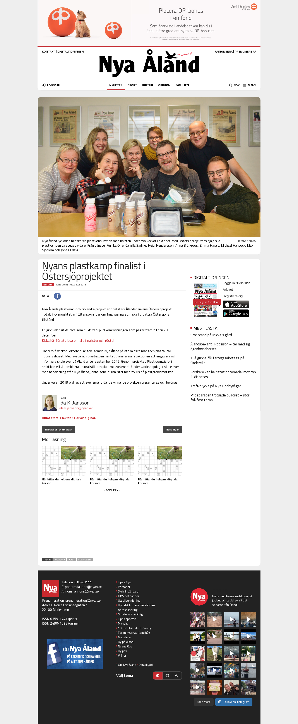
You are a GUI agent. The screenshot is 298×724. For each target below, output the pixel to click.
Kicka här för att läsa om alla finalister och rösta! (78, 340)
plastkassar (85, 559)
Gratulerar (124, 637)
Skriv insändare (128, 591)
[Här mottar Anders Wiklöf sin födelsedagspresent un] (231, 670)
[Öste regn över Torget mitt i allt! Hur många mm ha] (197, 687)
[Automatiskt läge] (158, 676)
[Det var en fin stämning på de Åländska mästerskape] (214, 619)
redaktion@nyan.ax (88, 586)
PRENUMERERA (245, 51)
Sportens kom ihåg (130, 614)
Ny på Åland (126, 641)
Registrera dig (233, 296)
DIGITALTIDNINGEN (70, 51)
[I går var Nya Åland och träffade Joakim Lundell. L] (231, 687)
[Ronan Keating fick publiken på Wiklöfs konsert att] (197, 670)
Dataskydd (146, 664)
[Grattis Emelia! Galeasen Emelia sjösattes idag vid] (248, 670)
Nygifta (122, 651)
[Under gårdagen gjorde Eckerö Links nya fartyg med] (248, 636)
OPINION (164, 85)
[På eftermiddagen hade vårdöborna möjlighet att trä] (197, 636)
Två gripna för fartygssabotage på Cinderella (217, 360)
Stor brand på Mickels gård (211, 335)
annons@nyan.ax (86, 591)
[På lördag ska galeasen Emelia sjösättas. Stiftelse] (248, 687)
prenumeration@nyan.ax (83, 600)
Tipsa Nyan (172, 429)
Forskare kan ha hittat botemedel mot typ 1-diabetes (223, 374)
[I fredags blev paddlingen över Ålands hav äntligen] (231, 619)
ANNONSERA (224, 51)
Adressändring (127, 609)
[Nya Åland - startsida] (149, 78)
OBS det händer (128, 596)
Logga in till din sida (236, 283)
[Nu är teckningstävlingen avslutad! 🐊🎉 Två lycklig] (214, 687)
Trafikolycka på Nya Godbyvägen (215, 386)
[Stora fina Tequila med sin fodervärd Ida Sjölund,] (214, 653)
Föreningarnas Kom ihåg (134, 632)
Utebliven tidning (129, 600)
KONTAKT (48, 51)
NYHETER (116, 85)
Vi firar (122, 655)
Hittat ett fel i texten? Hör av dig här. (69, 418)
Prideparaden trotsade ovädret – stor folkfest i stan (219, 397)
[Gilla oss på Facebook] (75, 654)
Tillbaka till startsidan (58, 429)
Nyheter (48, 284)
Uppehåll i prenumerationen (136, 605)
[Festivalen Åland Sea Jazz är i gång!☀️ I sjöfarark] (248, 619)
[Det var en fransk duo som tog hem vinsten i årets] (231, 636)
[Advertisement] (112, 523)
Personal (124, 586)
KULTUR (147, 85)
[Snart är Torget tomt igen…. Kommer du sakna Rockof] (248, 653)
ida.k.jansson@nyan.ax (76, 408)
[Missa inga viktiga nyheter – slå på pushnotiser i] (197, 653)
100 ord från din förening (134, 628)
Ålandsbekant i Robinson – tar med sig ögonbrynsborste (220, 346)
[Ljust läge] (167, 676)
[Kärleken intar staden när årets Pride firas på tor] (197, 619)
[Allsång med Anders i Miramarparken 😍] (214, 670)
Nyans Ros (125, 646)
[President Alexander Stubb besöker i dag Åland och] (214, 636)
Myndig (123, 623)
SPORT (132, 85)
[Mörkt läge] (177, 676)
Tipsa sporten (127, 618)
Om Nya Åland (127, 664)
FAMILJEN (182, 85)
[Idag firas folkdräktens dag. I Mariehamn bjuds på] (231, 653)
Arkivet (228, 289)
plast (72, 559)
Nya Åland (60, 559)
